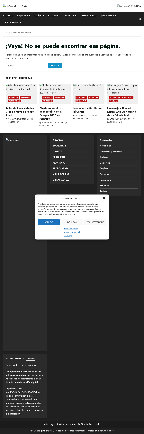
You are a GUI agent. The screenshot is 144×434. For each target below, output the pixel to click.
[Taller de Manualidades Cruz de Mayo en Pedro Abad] (21, 94)
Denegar (72, 222)
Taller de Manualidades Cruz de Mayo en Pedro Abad (20, 111)
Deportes (105, 162)
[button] (104, 198)
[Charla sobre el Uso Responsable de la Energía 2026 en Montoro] (55, 94)
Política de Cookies (71, 228)
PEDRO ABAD (88, 15)
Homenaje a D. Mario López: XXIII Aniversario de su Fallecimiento (121, 111)
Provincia (104, 185)
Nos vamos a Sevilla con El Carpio (87, 110)
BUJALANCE (23, 15)
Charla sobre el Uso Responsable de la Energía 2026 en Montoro (51, 113)
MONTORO (71, 15)
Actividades (14, 97)
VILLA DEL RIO (109, 15)
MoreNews (93, 430)
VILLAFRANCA (13, 22)
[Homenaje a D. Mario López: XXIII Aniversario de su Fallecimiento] (122, 94)
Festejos (104, 174)
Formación (105, 180)
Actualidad (26, 97)
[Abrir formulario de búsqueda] (140, 19)
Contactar (30, 358)
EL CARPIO (54, 15)
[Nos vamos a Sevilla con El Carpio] (88, 94)
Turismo (104, 191)
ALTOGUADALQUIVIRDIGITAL (18, 119)
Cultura (113, 101)
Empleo (104, 168)
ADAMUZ (8, 15)
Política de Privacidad (72, 232)
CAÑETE (39, 15)
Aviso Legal (68, 236)
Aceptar (48, 222)
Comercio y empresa (111, 151)
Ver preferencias (95, 222)
